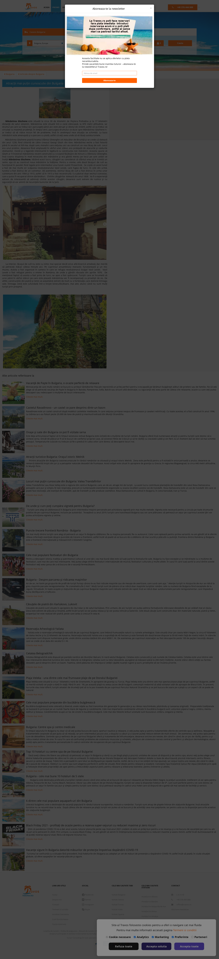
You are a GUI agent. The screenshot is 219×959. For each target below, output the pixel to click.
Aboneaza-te (109, 80)
